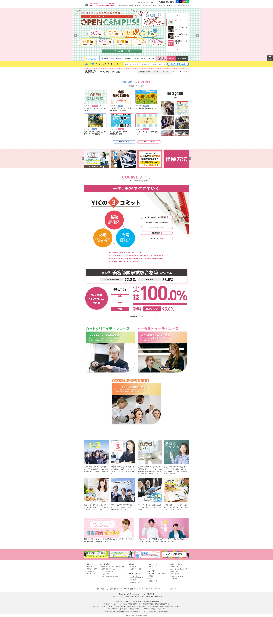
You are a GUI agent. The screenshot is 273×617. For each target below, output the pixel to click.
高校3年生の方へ (123, 5)
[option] (177, 22)
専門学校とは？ (101, 589)
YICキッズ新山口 (166, 606)
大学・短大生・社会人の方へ (179, 569)
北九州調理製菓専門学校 (162, 604)
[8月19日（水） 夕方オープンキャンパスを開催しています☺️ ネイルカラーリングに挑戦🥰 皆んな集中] (167, 122)
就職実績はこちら (135, 317)
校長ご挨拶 (90, 566)
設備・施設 (90, 571)
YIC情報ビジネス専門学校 (121, 601)
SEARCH (270, 58)
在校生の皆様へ (165, 5)
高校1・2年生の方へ (176, 564)
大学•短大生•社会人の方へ (153, 5)
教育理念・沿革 (92, 569)
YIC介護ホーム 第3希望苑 (158, 609)
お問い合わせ (182, 58)
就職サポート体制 (136, 569)
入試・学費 (150, 58)
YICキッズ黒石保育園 (129, 606)
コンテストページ (155, 228)
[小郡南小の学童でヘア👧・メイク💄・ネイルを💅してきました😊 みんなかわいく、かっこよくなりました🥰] (182, 122)
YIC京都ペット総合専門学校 (131, 611)
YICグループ (96, 606)
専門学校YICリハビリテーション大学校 (115, 604)
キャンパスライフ (139, 58)
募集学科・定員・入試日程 (157, 573)
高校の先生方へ (141, 5)
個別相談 (133, 580)
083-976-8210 (146, 596)
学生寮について (154, 566)
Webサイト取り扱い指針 (146, 589)
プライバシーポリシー (160, 589)
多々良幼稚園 (176, 606)
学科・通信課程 (116, 58)
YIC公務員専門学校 (135, 601)
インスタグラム (156, 238)
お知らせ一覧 (123, 142)
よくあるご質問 (153, 2)
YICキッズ (104, 606)
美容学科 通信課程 (107, 571)
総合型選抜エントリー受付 (181, 35)
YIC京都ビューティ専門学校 (148, 611)
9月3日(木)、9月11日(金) (110, 72)
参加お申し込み (135, 582)
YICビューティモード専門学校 (150, 601)
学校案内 (105, 58)
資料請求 (171, 58)
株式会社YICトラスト (114, 609)
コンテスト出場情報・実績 (109, 576)
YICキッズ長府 (141, 606)
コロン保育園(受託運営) (153, 606)
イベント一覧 (148, 142)
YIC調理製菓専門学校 (147, 604)
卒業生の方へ (173, 5)
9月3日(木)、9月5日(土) (107, 64)
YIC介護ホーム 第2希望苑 (142, 609)
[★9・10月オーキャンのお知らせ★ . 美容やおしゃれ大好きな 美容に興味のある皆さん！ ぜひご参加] (182, 108)
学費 (150, 578)
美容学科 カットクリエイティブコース (113, 566)
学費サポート (153, 581)
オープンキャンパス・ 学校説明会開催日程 (137, 576)
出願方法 (152, 576)
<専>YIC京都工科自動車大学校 (113, 611)
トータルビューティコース (181, 28)
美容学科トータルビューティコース (112, 569)
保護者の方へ (132, 5)
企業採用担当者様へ (183, 5)
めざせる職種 (105, 574)
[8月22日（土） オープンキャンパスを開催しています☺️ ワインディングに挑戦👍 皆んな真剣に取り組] (167, 108)
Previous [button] (177, 16)
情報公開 (119, 589)
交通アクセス (142, 2)
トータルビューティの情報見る (156, 222)
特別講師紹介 (156, 233)
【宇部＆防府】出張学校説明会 (181, 42)
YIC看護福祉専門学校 (134, 604)
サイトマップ (172, 589)
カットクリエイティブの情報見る (155, 217)
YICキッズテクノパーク (115, 606)
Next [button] (177, 49)
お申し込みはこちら (178, 72)
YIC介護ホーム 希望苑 (127, 609)
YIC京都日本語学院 (163, 611)
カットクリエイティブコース (181, 21)
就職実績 (128, 58)
